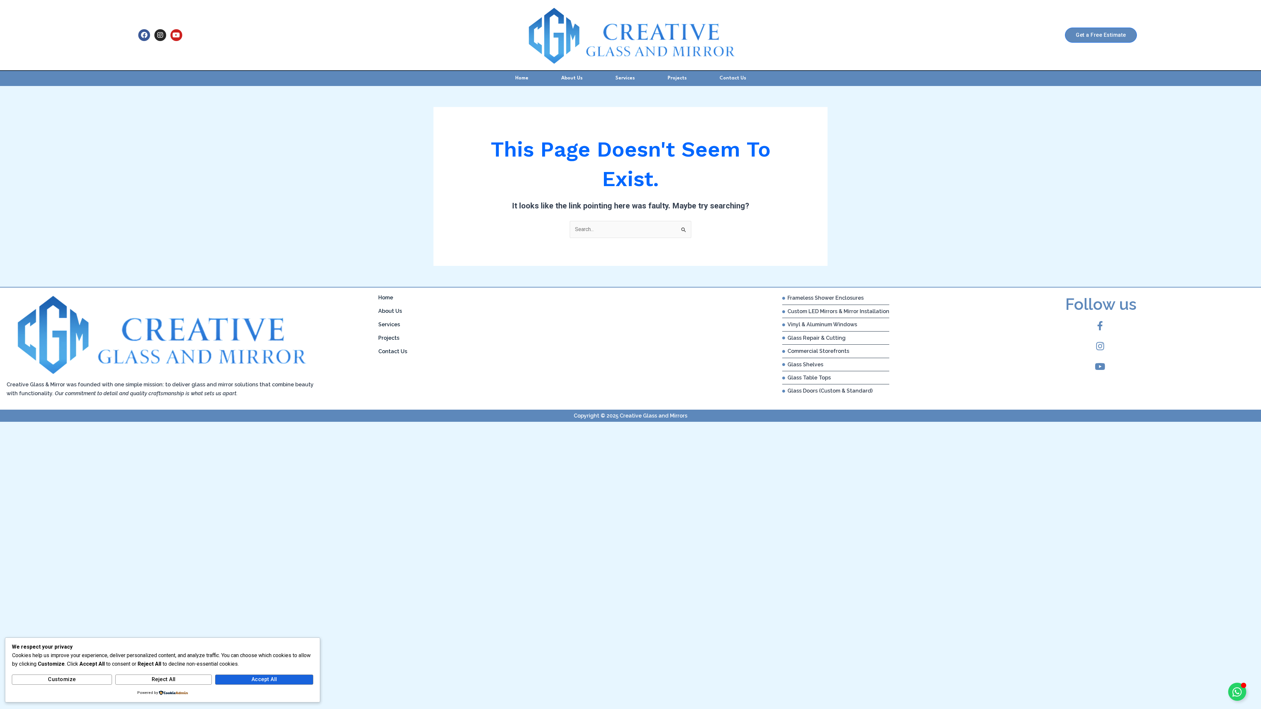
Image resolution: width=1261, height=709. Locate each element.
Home (521, 78)
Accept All (264, 679)
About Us (572, 78)
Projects (677, 78)
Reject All (164, 679)
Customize (62, 679)
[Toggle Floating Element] (1237, 692)
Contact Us (732, 78)
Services (625, 78)
